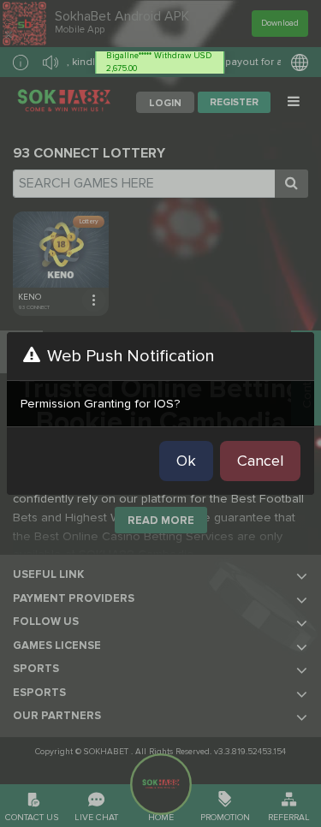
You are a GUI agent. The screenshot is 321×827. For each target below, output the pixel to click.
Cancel (260, 460)
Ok (186, 460)
